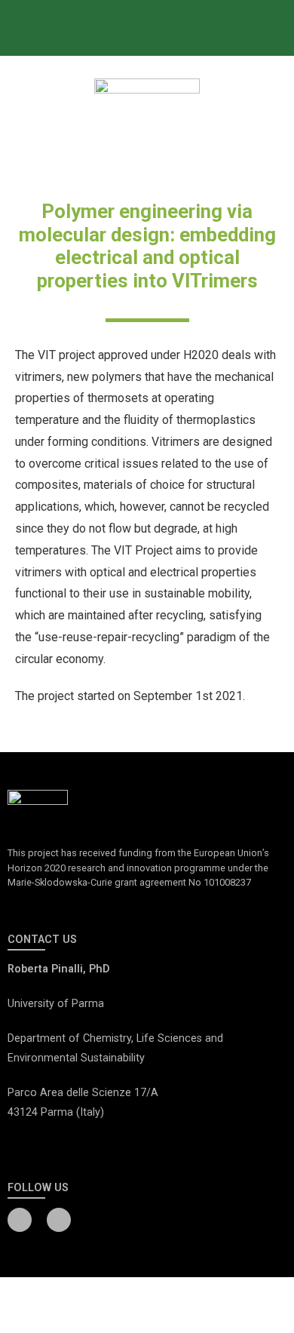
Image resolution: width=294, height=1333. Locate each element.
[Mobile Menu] (282, 28)
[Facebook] (20, 1220)
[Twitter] (59, 1220)
